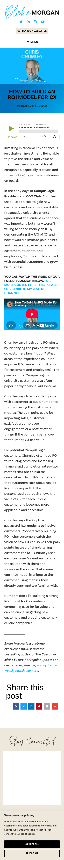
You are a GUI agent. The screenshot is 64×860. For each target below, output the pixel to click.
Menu (34, 42)
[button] (16, 706)
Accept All (32, 844)
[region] (32, 835)
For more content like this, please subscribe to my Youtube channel (30, 287)
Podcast (22, 106)
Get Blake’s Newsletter (32, 31)
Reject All (32, 853)
